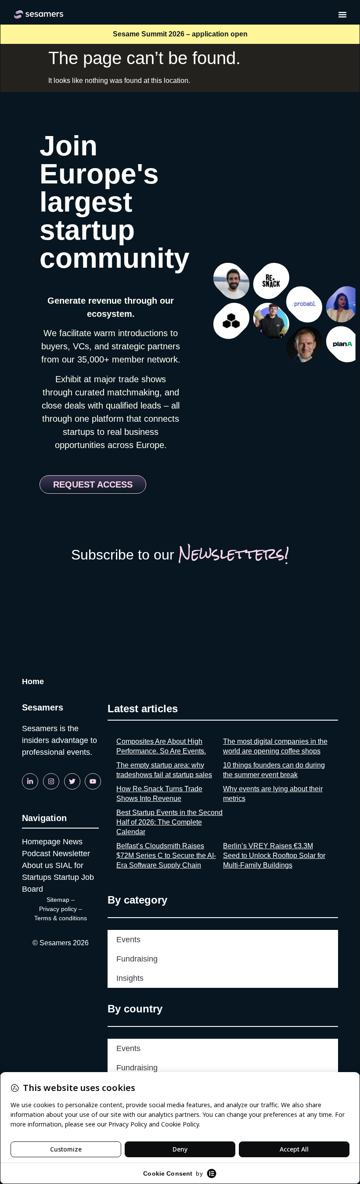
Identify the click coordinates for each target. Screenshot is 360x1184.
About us (37, 865)
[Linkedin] (30, 781)
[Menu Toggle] (342, 14)
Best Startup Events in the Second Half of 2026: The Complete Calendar (169, 822)
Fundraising (137, 958)
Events (128, 939)
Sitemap (58, 899)
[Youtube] (93, 781)
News (73, 841)
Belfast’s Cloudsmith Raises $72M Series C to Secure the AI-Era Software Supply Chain (166, 855)
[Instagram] (51, 781)
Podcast (36, 853)
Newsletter (71, 853)
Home (33, 681)
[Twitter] (72, 781)
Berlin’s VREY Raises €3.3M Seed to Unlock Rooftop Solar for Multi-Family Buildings (274, 855)
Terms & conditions (60, 918)
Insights (130, 978)
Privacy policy (58, 908)
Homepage (41, 841)
